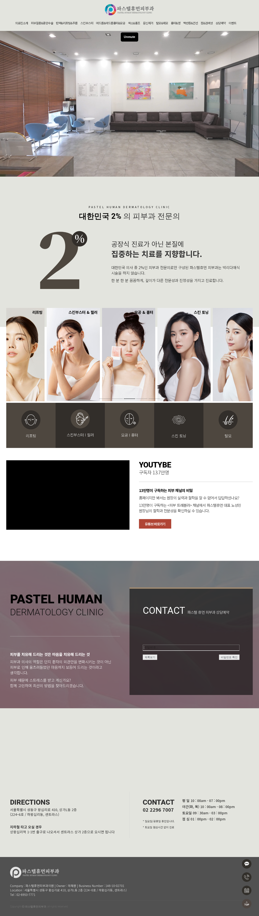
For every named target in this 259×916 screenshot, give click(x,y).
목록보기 (150, 657)
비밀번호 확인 (229, 657)
